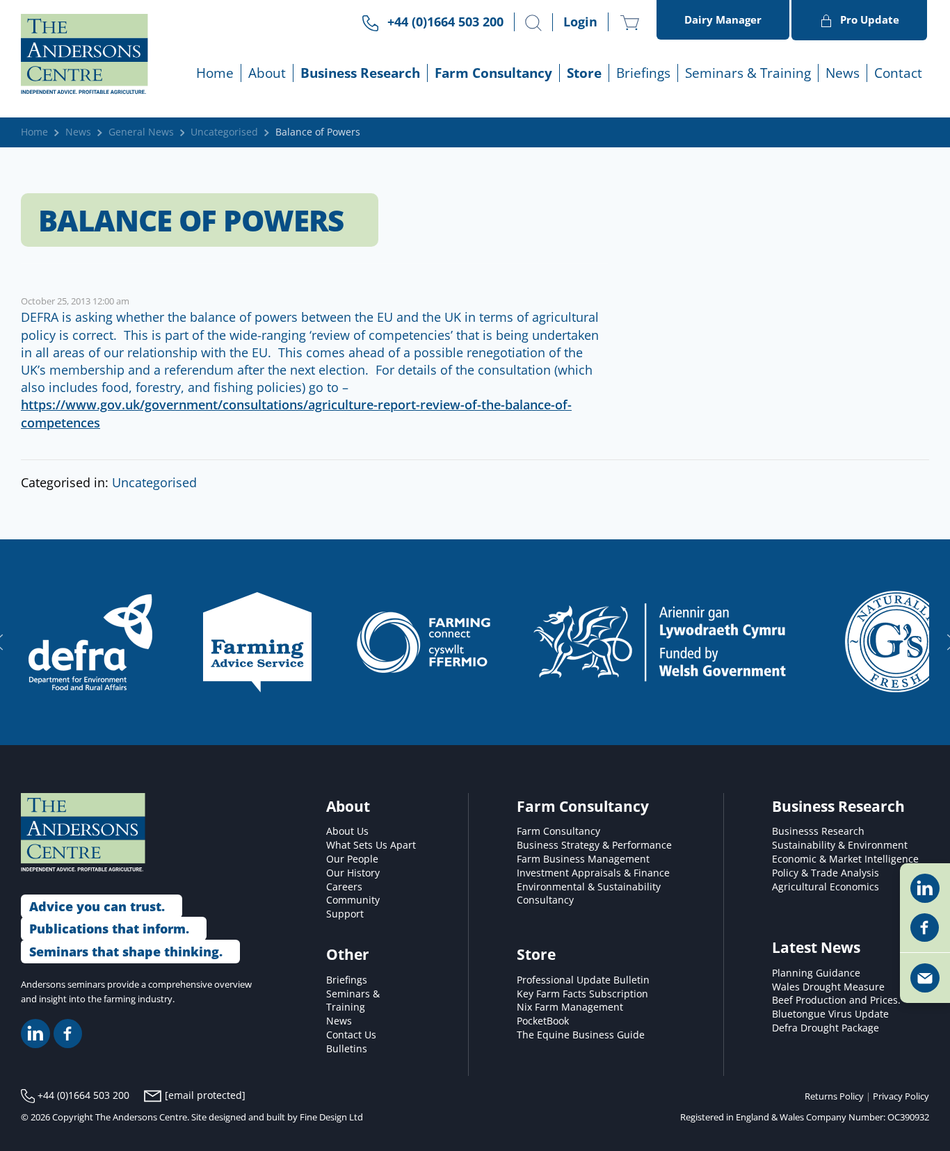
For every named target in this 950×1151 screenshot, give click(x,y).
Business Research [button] (360, 72)
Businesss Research (818, 831)
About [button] (267, 72)
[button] (533, 23)
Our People (352, 859)
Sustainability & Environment (840, 845)
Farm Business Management (583, 859)
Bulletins (346, 1049)
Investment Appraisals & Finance (593, 873)
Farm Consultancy (558, 831)
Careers (344, 887)
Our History (353, 873)
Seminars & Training (353, 1001)
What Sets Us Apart (371, 845)
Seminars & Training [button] (748, 72)
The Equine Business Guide (581, 1035)
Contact (898, 72)
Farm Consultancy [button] (493, 72)
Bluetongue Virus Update (830, 1014)
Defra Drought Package (825, 1028)
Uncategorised (224, 132)
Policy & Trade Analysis (825, 873)
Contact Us (351, 1035)
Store (584, 72)
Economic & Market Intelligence (845, 859)
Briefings (346, 980)
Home (215, 72)
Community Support (353, 907)
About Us (347, 831)
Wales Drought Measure (828, 987)
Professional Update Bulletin (583, 980)
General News (141, 132)
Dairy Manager (723, 19)
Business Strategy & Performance (594, 845)
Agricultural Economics (825, 887)
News (843, 72)
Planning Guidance (816, 973)
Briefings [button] (643, 72)
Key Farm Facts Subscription (582, 994)
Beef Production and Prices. (836, 1000)
